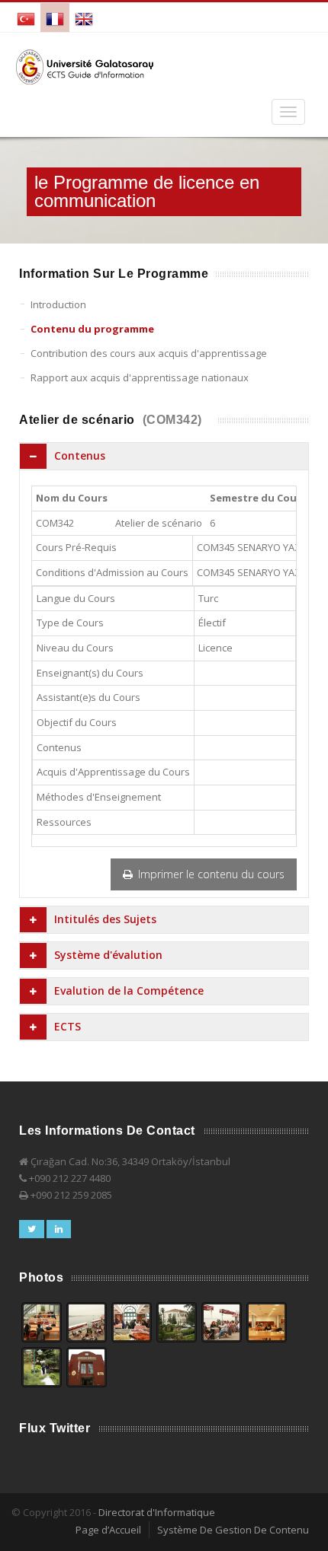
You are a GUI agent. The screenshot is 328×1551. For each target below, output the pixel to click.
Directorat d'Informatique (156, 1512)
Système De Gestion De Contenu (233, 1530)
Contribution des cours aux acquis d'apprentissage (149, 353)
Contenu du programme (92, 329)
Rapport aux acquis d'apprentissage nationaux (140, 377)
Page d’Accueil (108, 1530)
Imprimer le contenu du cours (210, 874)
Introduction (58, 304)
